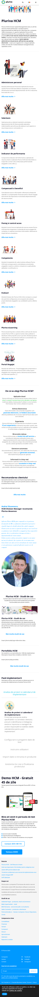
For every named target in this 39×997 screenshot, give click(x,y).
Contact (4, 961)
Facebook (27, 957)
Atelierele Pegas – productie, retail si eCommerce (16, 902)
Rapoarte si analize (7, 939)
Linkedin (27, 959)
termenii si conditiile (26, 976)
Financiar (4, 924)
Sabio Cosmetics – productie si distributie (14, 909)
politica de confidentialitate (10, 978)
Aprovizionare (6, 934)
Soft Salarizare (6, 877)
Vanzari (4, 926)
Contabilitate (5, 921)
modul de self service (26, 436)
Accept (4, 994)
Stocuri (4, 932)
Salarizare (4, 937)
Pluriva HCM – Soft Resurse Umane (12, 864)
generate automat (27, 452)
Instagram (27, 961)
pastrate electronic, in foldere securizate (19, 413)
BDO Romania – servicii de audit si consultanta (15, 907)
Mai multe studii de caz (15, 634)
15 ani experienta (9, 425)
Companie (5, 957)
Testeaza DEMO (12, 852)
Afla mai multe (7, 96)
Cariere (4, 959)
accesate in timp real (27, 463)
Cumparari (5, 929)
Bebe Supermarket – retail (9, 904)
